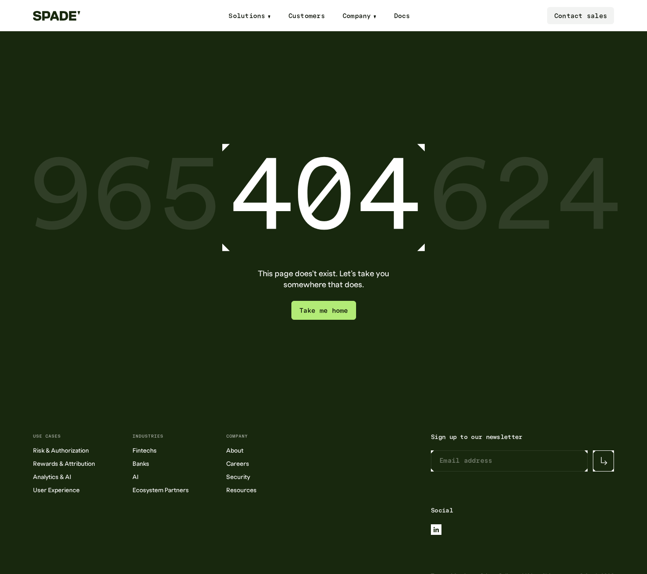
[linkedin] (436, 529)
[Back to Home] (62, 16)
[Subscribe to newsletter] (603, 461)
